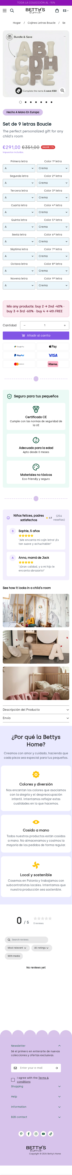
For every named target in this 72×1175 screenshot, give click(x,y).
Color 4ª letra (53, 205)
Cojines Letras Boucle (42, 22)
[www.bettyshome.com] (36, 10)
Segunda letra (19, 176)
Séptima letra (19, 249)
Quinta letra (19, 220)
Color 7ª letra (53, 249)
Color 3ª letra (53, 190)
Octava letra (19, 264)
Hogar (17, 22)
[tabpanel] (36, 972)
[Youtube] (43, 1134)
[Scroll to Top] (65, 1155)
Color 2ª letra (53, 176)
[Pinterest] (21, 1134)
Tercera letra (19, 190)
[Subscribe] (57, 1068)
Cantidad (9, 325)
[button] (57, 10)
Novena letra (19, 278)
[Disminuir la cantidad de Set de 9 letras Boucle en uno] (24, 325)
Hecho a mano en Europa (22, 112)
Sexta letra (19, 234)
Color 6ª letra (53, 234)
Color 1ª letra (53, 161)
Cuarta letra (19, 205)
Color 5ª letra (53, 220)
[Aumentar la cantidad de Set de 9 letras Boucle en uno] (65, 325)
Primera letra (19, 161)
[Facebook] (28, 1134)
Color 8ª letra (53, 264)
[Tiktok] (51, 1134)
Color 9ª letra (53, 278)
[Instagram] (36, 1134)
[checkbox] (14, 956)
